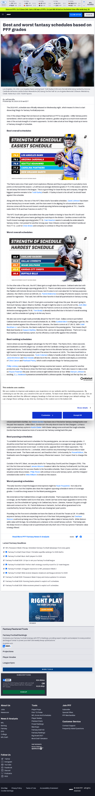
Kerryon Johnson (77, 372)
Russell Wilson (77, 452)
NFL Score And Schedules (41, 715)
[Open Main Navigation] (3, 15)
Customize (45, 415)
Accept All (77, 415)
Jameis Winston (37, 466)
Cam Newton (49, 220)
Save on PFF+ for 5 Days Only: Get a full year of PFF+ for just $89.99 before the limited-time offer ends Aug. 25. (48, 9)
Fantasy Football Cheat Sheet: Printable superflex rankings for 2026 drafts (35, 552)
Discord (7, 770)
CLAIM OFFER (75, 15)
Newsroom (5, 712)
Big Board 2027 (37, 736)
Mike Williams (31, 475)
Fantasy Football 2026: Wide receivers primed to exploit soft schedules (32, 585)
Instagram (8, 762)
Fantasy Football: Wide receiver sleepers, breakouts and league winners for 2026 (38, 573)
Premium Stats (37, 721)
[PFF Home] (9, 14)
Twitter (7, 759)
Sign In (89, 15)
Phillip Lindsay (12, 366)
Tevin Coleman (41, 355)
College (4, 734)
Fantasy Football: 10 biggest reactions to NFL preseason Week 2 (32, 569)
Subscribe (66, 709)
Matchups (35, 727)
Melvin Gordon (38, 422)
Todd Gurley (37, 192)
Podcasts (8, 773)
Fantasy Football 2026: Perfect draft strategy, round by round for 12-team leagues (38, 565)
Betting (4, 726)
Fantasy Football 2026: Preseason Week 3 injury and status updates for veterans (36, 577)
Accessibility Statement (49, 788)
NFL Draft (4, 737)
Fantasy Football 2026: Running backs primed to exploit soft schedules (32, 581)
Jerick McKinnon (13, 358)
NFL (4, 2)
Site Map (4, 788)
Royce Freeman (15, 372)
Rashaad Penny (29, 361)
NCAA (4, 5)
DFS (2, 731)
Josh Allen (82, 305)
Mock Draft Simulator (40, 738)
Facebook (8, 768)
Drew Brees (28, 226)
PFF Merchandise (68, 715)
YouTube (8, 765)
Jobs (3, 709)
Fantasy (4, 728)
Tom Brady (37, 311)
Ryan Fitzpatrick (63, 486)
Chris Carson (14, 361)
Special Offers (67, 712)
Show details (82, 408)
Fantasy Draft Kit (38, 730)
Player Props (36, 709)
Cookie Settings (7, 791)
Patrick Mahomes (49, 294)
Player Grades (37, 718)
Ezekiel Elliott (61, 322)
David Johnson (74, 201)
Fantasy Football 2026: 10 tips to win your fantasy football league (30, 560)
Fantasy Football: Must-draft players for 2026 (25, 556)
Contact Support (68, 726)
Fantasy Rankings (38, 733)
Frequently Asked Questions (73, 728)
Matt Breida (29, 358)
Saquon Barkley (29, 330)
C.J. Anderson (20, 375)
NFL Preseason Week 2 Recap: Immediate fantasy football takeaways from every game (38, 548)
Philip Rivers (35, 472)
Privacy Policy (17, 788)
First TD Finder (37, 712)
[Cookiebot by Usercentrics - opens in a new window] (82, 379)
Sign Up (23, 692)
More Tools (47, 669)
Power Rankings (38, 724)
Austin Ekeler (36, 427)
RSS (6, 776)
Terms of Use (31, 788)
